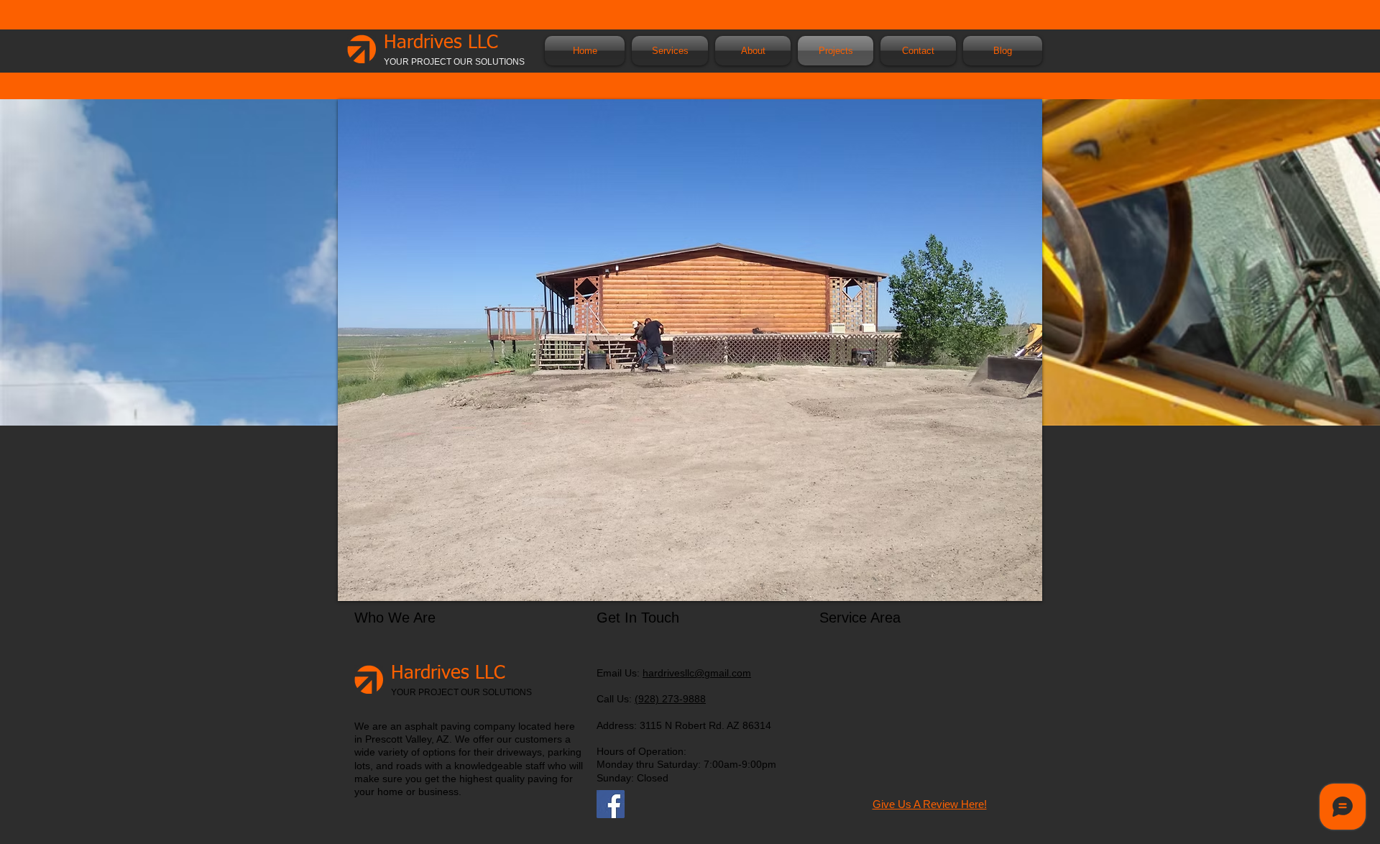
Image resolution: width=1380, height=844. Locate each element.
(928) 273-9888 (670, 699)
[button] (670, 50)
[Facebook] (611, 804)
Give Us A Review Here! (930, 804)
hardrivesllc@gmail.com (697, 673)
